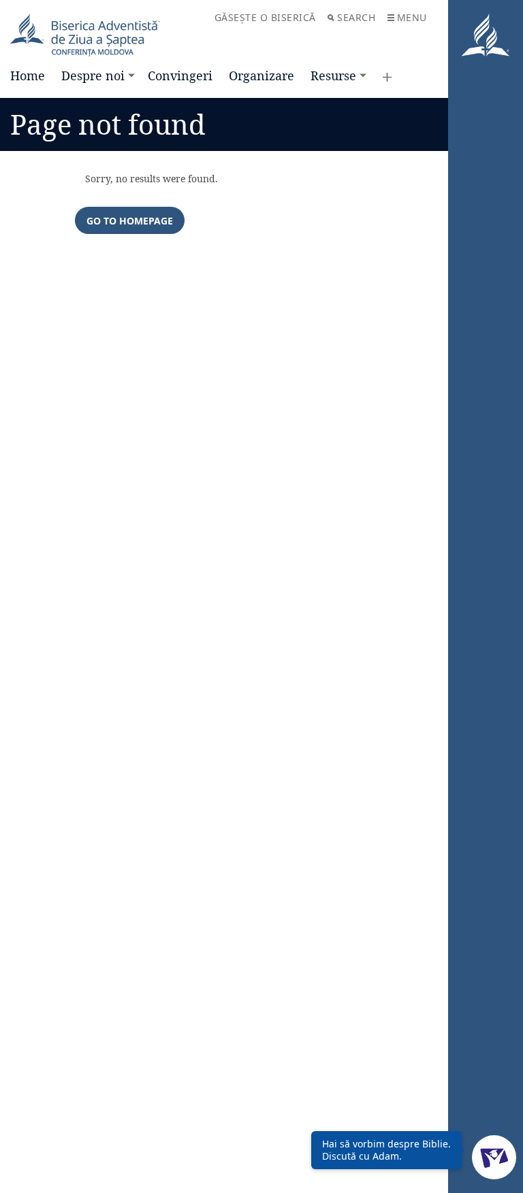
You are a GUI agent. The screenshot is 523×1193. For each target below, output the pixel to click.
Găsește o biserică (265, 17)
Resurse (333, 75)
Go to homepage (129, 220)
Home (27, 75)
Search (356, 17)
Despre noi (93, 75)
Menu (412, 17)
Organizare (261, 75)
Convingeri (180, 75)
